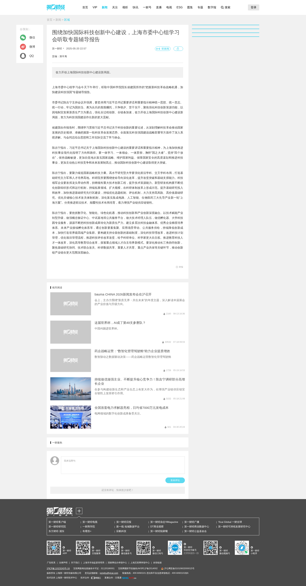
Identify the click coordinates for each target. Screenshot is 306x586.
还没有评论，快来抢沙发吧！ (117, 490)
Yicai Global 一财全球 (230, 521)
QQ (31, 55)
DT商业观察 (157, 526)
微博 (32, 46)
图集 (190, 7)
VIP (95, 7)
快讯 (135, 7)
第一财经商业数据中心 (196, 526)
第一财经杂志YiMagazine (164, 521)
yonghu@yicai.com (109, 573)
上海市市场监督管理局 (93, 562)
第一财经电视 (90, 521)
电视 (169, 7)
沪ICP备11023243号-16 (58, 568)
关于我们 (75, 562)
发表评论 (175, 480)
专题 (200, 7)
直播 (159, 7)
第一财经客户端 (57, 521)
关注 (115, 7)
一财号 (147, 7)
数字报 (212, 7)
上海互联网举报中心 (140, 562)
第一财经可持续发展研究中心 (234, 526)
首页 (85, 7)
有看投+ (87, 531)
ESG (180, 7)
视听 (125, 7)
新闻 (104, 7)
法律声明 (63, 562)
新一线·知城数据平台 (128, 526)
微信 (32, 37)
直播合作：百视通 (112, 577)
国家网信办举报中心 (117, 562)
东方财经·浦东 (56, 531)
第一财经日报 (123, 521)
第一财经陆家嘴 (159, 531)
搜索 (227, 7)
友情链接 (157, 562)
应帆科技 (121, 531)
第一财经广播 (191, 521)
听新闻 (165, 48)
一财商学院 (89, 526)
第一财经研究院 (57, 526)
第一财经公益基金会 (195, 531)
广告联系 (51, 562)
